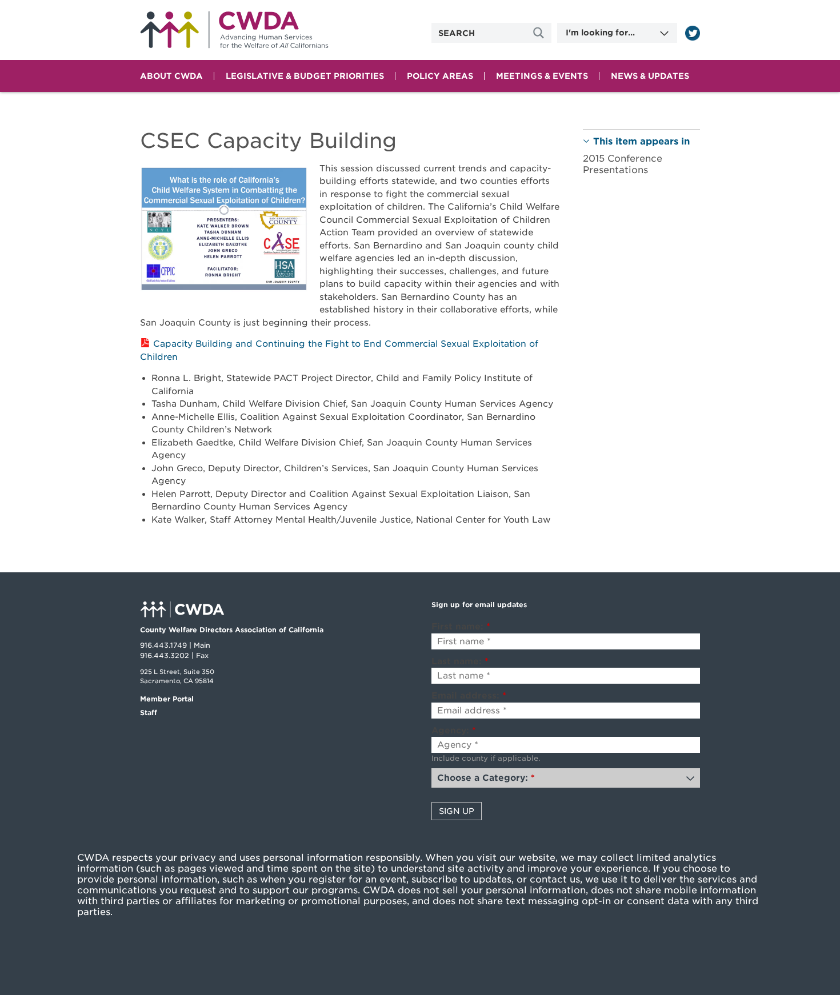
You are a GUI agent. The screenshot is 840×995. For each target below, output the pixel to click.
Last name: (460, 661)
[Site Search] (540, 33)
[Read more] (692, 33)
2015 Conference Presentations (622, 164)
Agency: (453, 730)
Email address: (468, 696)
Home (234, 30)
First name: (460, 626)
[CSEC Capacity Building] (224, 230)
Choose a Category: (486, 778)
